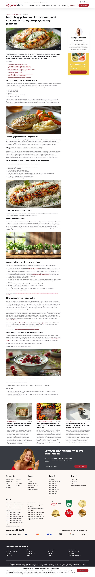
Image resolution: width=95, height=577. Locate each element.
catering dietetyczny (11, 320)
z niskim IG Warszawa (43, 565)
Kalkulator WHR (53, 485)
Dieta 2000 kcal (49, 563)
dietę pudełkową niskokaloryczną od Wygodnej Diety (32, 323)
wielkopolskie (10, 565)
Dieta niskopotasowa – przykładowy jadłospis (19, 77)
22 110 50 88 (27, 2)
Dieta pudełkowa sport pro (13, 514)
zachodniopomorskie (18, 565)
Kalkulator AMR (53, 487)
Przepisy (8, 14)
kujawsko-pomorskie (17, 563)
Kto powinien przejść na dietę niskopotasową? (19, 68)
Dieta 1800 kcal (41, 563)
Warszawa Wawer (53, 565)
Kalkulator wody (53, 491)
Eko (17, 481)
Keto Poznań (34, 565)
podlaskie (57, 564)
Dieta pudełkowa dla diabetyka (14, 518)
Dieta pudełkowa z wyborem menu (15, 503)
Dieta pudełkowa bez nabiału (35, 514)
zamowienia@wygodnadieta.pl (78, 485)
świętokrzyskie (72, 564)
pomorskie (62, 564)
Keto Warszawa (27, 565)
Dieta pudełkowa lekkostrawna (14, 520)
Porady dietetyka (16, 14)
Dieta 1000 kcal (26, 563)
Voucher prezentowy (33, 489)
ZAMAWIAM (78, 72)
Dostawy (38, 5)
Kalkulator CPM (53, 493)
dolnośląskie (9, 563)
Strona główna (10, 479)
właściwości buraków (33, 268)
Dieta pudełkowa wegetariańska (14, 526)
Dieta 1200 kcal (34, 563)
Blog (59, 5)
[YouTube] (84, 2)
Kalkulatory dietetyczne (55, 481)
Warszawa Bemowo (70, 565)
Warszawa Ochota (61, 565)
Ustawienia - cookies (33, 485)
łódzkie (17, 564)
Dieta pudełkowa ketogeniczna (14, 512)
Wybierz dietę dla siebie (51, 466)
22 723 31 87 (19, 2)
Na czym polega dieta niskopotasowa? (19, 65)
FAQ (29, 479)
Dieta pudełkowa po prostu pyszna (15, 505)
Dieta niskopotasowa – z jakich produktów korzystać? (21, 72)
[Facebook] (80, 2)
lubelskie (71, 563)
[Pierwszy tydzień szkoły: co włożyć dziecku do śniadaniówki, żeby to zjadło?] (19, 423)
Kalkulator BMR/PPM (54, 489)
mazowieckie (40, 564)
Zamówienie (19, 483)
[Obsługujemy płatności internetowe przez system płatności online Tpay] (26, 534)
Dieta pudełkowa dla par (31, 564)
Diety (43, 5)
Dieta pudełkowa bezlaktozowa (36, 516)
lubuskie (13, 564)
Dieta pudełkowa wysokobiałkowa (14, 516)
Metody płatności (32, 483)
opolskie (46, 564)
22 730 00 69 (10, 2)
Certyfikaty (52, 479)
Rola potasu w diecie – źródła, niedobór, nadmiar (27, 329)
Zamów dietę (84, 5)
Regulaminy (31, 487)
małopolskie (22, 564)
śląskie (67, 564)
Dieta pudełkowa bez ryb (34, 503)
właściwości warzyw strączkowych (41, 274)
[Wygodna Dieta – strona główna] (14, 6)
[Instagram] (82, 2)
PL (87, 2)
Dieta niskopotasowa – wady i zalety (17, 75)
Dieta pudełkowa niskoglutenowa (36, 512)
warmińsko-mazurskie (81, 564)
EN (88, 2)
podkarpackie (51, 564)
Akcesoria (8, 487)
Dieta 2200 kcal (56, 563)
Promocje (53, 5)
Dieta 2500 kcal (64, 563)
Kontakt (64, 5)
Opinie (81, 563)
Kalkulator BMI (52, 483)
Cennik (48, 5)
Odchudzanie (76, 563)
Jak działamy (31, 5)
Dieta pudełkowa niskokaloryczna (14, 507)
